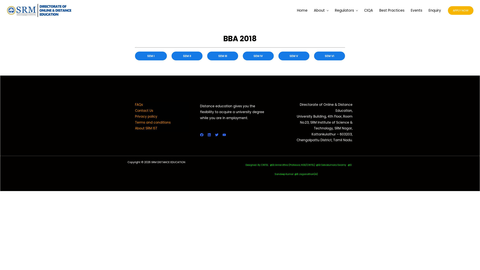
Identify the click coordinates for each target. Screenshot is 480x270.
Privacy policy (146, 116)
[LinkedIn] (209, 134)
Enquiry (435, 10)
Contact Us (144, 110)
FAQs (139, 104)
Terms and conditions (153, 122)
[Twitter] (216, 134)
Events (416, 10)
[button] (460, 10)
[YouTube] (224, 134)
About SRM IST (146, 128)
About (319, 10)
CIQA (368, 10)
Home (302, 10)
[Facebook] (201, 134)
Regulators (344, 10)
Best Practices (391, 10)
